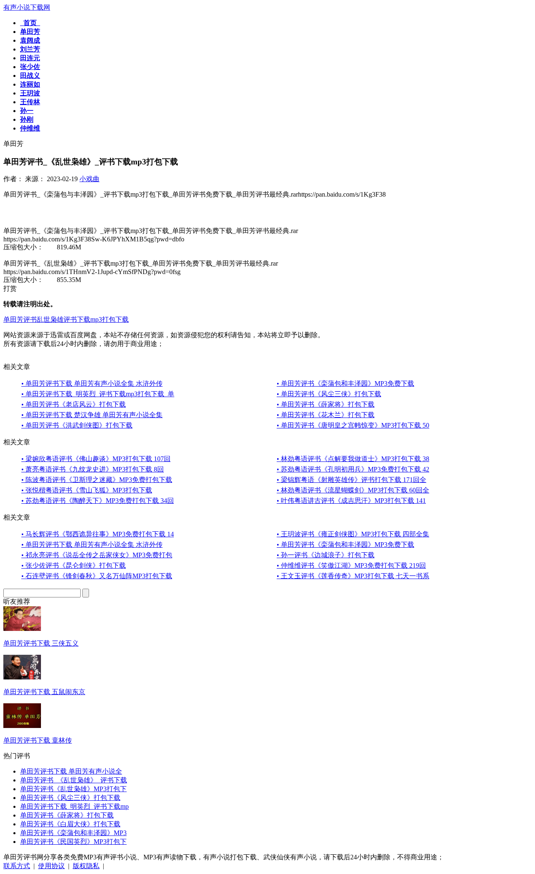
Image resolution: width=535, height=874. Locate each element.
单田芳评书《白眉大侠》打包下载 (70, 824)
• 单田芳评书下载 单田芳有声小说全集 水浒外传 (92, 383)
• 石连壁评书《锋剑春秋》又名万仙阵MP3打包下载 (96, 575)
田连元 (30, 58)
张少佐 (30, 66)
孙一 (26, 110)
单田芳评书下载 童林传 (37, 740)
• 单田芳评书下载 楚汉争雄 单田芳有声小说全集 (92, 414)
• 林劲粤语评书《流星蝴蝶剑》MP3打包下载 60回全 (353, 490)
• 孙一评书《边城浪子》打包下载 (325, 555)
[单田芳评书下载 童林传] (22, 725)
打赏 (10, 288)
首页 (30, 22)
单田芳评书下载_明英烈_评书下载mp (74, 806)
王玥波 (30, 93)
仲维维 (30, 128)
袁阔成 (30, 40)
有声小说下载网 (26, 7)
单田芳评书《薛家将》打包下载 (67, 815)
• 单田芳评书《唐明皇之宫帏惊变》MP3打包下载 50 (353, 425)
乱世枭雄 (50, 319)
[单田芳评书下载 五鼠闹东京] (22, 677)
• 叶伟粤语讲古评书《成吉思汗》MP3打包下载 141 (351, 500)
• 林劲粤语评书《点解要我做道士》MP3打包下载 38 (353, 458)
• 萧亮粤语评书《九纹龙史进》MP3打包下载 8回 (92, 469)
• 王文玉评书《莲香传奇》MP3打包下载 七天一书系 (353, 575)
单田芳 (30, 31)
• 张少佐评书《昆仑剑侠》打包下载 (73, 565)
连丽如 (30, 84)
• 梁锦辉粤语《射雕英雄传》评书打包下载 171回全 (351, 479)
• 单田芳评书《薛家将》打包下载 (325, 404)
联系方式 (16, 865)
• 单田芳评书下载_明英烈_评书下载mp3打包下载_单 (97, 393)
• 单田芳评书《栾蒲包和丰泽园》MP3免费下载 (345, 383)
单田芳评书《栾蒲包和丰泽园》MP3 (73, 832)
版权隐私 (86, 865)
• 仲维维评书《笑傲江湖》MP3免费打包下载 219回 (351, 565)
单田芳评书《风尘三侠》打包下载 (70, 797)
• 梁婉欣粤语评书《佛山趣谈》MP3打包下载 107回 (96, 458)
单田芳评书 (20, 319)
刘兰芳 (30, 49)
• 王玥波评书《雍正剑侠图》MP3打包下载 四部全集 (353, 534)
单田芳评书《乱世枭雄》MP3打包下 (73, 788)
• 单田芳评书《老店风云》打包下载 (73, 404)
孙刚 (26, 119)
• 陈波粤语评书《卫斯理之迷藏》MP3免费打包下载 (96, 479)
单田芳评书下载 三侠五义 (41, 643)
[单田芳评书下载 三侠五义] (22, 628)
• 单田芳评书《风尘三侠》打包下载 (329, 393)
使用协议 (51, 865)
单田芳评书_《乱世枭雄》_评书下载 (73, 780)
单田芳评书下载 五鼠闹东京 (44, 691)
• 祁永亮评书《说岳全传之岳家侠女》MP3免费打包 (96, 555)
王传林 (30, 101)
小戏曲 (89, 178)
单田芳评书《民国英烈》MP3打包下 (73, 841)
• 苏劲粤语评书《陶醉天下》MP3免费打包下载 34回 (97, 500)
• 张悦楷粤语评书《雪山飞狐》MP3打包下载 (86, 490)
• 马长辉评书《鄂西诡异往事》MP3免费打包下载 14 (97, 534)
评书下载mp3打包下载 (96, 319)
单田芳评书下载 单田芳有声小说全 (71, 771)
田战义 (30, 75)
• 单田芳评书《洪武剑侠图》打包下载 (76, 425)
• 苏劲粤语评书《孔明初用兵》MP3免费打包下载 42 (353, 469)
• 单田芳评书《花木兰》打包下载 (325, 414)
